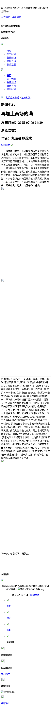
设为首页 (6, 17)
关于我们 (11, 54)
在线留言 (5, 674)
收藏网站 (16, 17)
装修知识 (11, 58)
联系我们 (11, 64)
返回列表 (5, 145)
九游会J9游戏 (12, 97)
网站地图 (34, 595)
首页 (9, 51)
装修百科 (11, 61)
